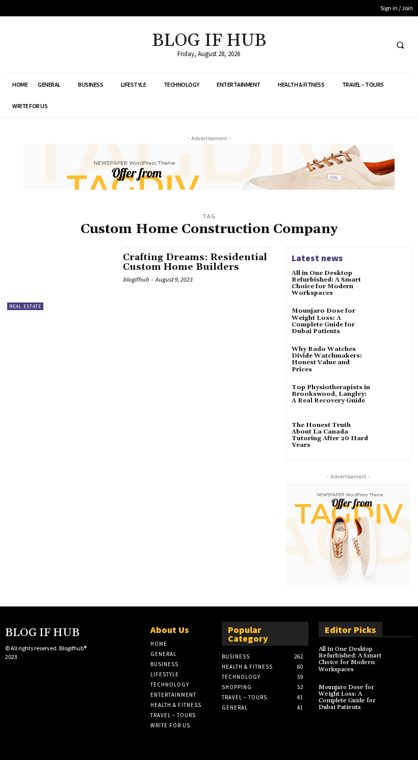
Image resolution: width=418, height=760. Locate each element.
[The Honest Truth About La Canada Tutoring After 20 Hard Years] (390, 436)
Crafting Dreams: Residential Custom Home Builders (195, 262)
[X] (359, 45)
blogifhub (136, 279)
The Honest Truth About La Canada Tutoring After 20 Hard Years (330, 435)
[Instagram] (27, 674)
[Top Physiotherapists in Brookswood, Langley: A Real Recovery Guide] (390, 399)
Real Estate (25, 306)
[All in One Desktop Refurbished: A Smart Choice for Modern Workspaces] (390, 284)
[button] (400, 45)
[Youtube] (378, 45)
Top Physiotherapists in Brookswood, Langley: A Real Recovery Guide (331, 394)
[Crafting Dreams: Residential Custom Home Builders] (60, 278)
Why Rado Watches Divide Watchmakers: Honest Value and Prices (327, 359)
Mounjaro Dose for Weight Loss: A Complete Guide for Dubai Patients (323, 321)
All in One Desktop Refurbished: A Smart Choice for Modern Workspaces (326, 283)
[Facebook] (340, 45)
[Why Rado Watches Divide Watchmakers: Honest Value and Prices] (390, 360)
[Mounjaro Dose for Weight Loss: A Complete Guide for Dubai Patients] (390, 322)
